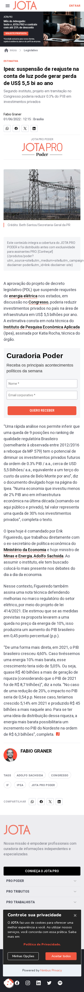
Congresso (38, 302)
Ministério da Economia (25, 549)
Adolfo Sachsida (48, 556)
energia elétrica (23, 296)
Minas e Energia (18, 556)
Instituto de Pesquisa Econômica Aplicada (42, 327)
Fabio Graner (13, 114)
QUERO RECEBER (42, 410)
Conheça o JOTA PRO (42, 871)
